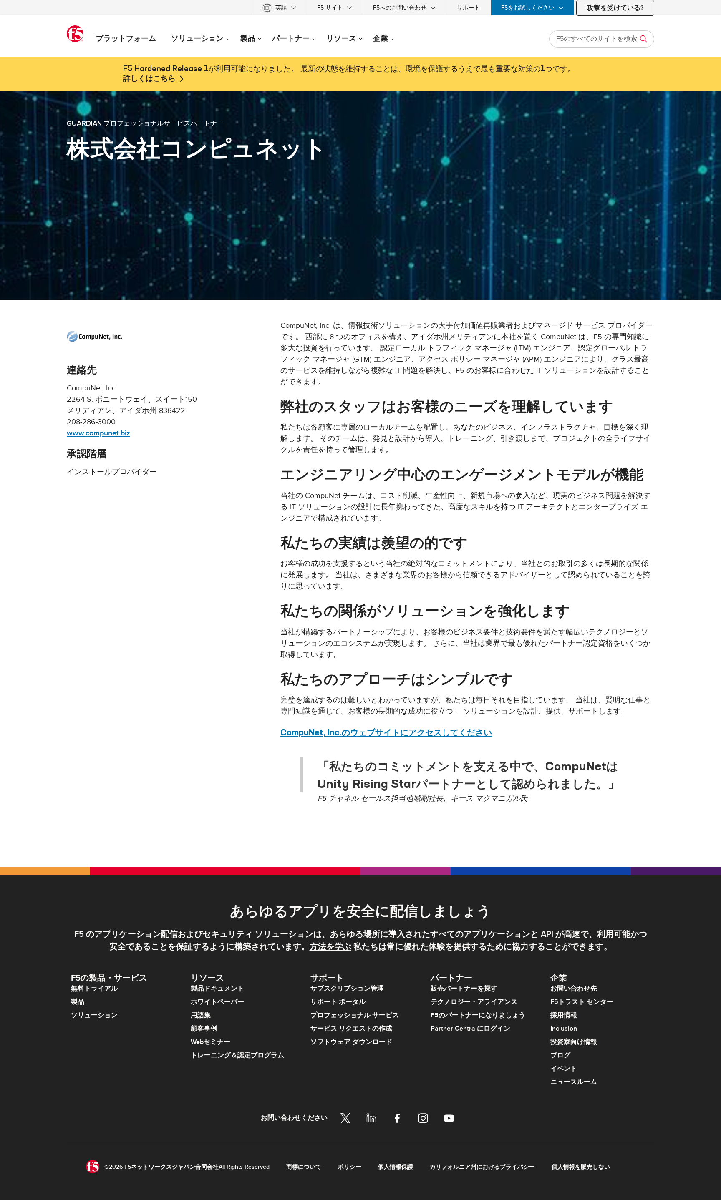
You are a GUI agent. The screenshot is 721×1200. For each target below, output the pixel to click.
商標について (303, 1166)
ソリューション (94, 1015)
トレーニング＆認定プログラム (237, 1055)
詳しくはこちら (149, 79)
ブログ (560, 1055)
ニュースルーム (573, 1082)
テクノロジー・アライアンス (474, 1002)
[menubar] (360, 7)
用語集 (201, 1015)
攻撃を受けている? (615, 8)
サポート (468, 7)
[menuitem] (279, 7)
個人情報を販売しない (581, 1166)
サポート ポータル (338, 1002)
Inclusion (563, 1028)
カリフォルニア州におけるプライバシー (482, 1166)
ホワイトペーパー (217, 1002)
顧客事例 (204, 1028)
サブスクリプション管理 (347, 988)
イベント (563, 1068)
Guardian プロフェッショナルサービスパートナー (145, 123)
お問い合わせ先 (573, 988)
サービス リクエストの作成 (351, 1028)
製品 (77, 1002)
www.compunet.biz (98, 433)
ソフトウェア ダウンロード (351, 1042)
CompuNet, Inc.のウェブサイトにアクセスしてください (386, 732)
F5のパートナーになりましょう (478, 1015)
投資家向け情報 (573, 1042)
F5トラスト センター (581, 1002)
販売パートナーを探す (464, 988)
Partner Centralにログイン (470, 1028)
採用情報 (563, 1015)
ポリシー (349, 1166)
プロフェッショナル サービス (354, 1015)
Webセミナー (210, 1042)
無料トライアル (94, 988)
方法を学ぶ (330, 947)
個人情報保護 (395, 1166)
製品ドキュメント (217, 988)
